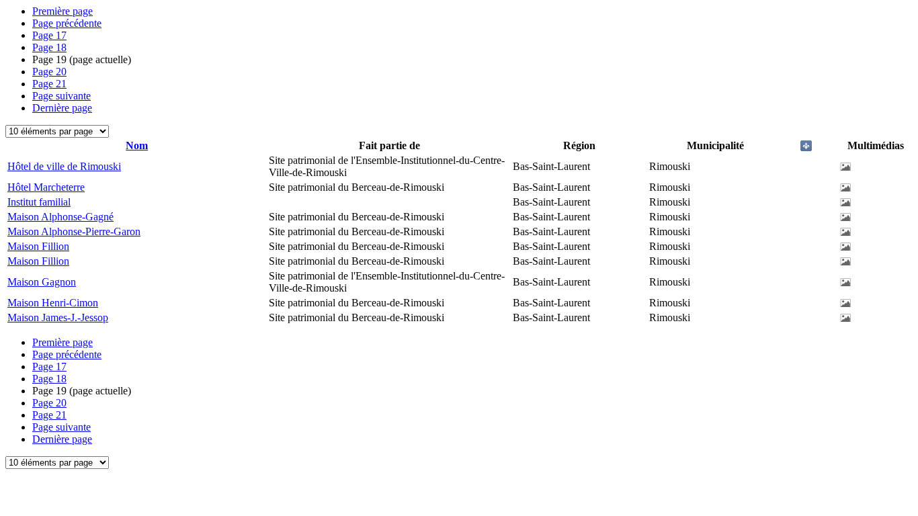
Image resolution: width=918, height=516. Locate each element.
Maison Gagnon (41, 282)
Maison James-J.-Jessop (57, 317)
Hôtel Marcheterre (46, 187)
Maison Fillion (38, 246)
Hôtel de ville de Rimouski (64, 166)
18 (49, 47)
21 (49, 83)
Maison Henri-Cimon (52, 302)
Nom (137, 145)
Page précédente (66, 23)
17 (49, 35)
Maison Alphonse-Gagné (60, 216)
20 (49, 71)
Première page (62, 11)
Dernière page (62, 108)
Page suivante (61, 95)
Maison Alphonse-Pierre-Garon (73, 231)
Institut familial (39, 202)
